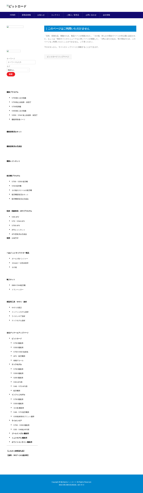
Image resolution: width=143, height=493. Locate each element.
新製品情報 (26, 15)
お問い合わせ (91, 15)
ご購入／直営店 (73, 15)
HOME (12, 15)
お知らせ (41, 15)
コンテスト (55, 15)
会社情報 (106, 15)
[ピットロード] (16, 6)
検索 (11, 74)
